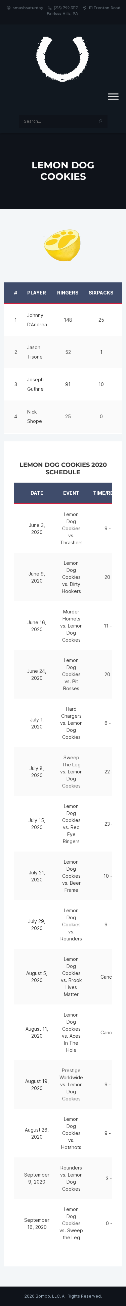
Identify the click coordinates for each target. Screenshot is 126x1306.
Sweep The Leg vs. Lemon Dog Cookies (71, 771)
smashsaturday (28, 7)
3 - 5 (111, 1178)
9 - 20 (111, 528)
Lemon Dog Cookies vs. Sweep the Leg (71, 1223)
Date (37, 493)
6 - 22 (111, 723)
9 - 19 (111, 924)
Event (71, 493)
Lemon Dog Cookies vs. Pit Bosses (71, 674)
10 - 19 (111, 876)
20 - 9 (111, 577)
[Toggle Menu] (113, 96)
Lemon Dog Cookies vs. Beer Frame (71, 876)
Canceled (111, 977)
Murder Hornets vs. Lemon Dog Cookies (71, 626)
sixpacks (101, 292)
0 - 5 (111, 1223)
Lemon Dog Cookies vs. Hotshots (71, 1133)
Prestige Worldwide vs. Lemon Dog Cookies (71, 1084)
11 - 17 (111, 626)
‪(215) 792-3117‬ (66, 7)
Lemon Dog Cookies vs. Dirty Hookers (71, 577)
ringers (68, 292)
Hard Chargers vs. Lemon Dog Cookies (71, 723)
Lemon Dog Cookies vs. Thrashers (71, 528)
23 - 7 (111, 824)
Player (36, 292)
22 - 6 (111, 771)
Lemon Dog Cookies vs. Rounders (71, 924)
